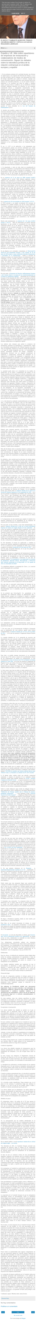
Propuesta (29, 868)
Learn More (15, 13)
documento (5, 935)
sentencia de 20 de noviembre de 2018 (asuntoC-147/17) (19, 201)
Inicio (18, 1312)
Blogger (24, 1318)
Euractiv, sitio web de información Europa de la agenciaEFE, (18, 935)
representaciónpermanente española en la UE (13, 869)
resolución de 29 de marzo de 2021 (22, 547)
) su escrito (14, 1143)
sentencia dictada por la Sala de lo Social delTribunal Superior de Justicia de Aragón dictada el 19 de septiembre (18, 527)
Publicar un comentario (9, 1306)
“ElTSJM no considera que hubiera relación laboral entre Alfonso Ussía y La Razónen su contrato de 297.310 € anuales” (18, 771)
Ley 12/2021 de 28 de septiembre (13, 847)
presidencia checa (5, 924)
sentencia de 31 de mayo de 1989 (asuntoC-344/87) (20, 177)
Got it (23, 13)
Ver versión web (18, 1315)
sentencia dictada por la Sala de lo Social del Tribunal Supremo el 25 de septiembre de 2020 (18, 491)
